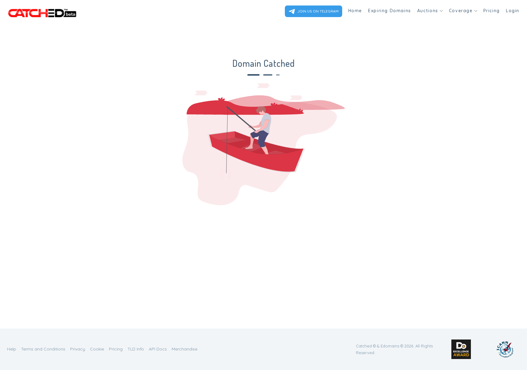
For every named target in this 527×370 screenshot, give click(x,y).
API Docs (158, 349)
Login (512, 10)
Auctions (427, 10)
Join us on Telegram (317, 11)
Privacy (77, 349)
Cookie (97, 349)
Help (11, 349)
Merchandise (184, 349)
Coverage (461, 10)
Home (355, 10)
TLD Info (135, 349)
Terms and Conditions (43, 349)
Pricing (491, 10)
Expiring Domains (389, 10)
